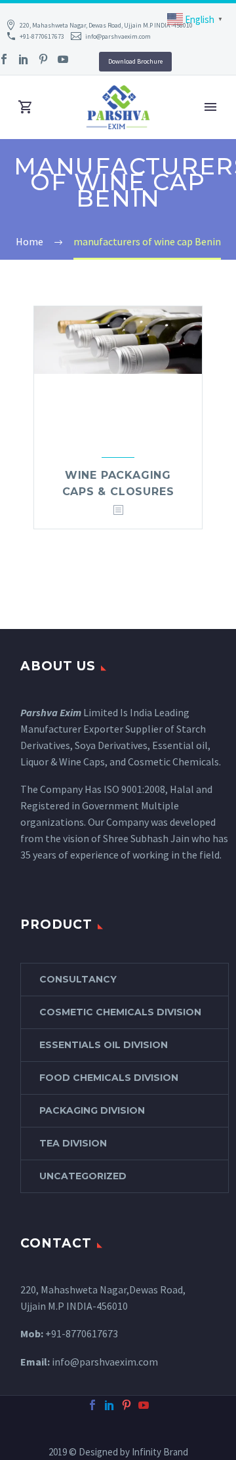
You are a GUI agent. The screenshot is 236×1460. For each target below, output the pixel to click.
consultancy (78, 979)
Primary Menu (210, 107)
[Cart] (25, 107)
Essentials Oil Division (103, 1045)
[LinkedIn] (23, 59)
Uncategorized (83, 1176)
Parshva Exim (50, 712)
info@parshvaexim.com (118, 36)
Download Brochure (135, 61)
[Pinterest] (43, 59)
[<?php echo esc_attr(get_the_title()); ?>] (118, 510)
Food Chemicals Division (108, 1078)
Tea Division (73, 1143)
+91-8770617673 (42, 36)
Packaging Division (92, 1110)
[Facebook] (92, 1405)
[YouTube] (63, 59)
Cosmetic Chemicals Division (120, 1012)
